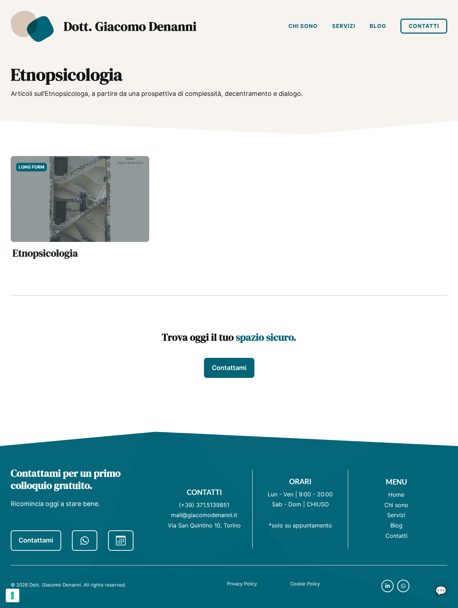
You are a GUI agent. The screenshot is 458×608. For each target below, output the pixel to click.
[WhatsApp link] (84, 540)
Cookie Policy (305, 584)
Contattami (229, 367)
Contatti (424, 26)
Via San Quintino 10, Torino (204, 525)
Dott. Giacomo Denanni (130, 26)
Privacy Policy (242, 584)
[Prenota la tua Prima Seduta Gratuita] (120, 540)
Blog (378, 26)
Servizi (343, 26)
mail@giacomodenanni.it (204, 515)
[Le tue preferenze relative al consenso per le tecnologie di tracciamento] (12, 595)
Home (396, 494)
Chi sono (303, 26)
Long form (31, 167)
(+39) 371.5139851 (204, 505)
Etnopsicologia (45, 253)
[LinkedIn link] (387, 586)
